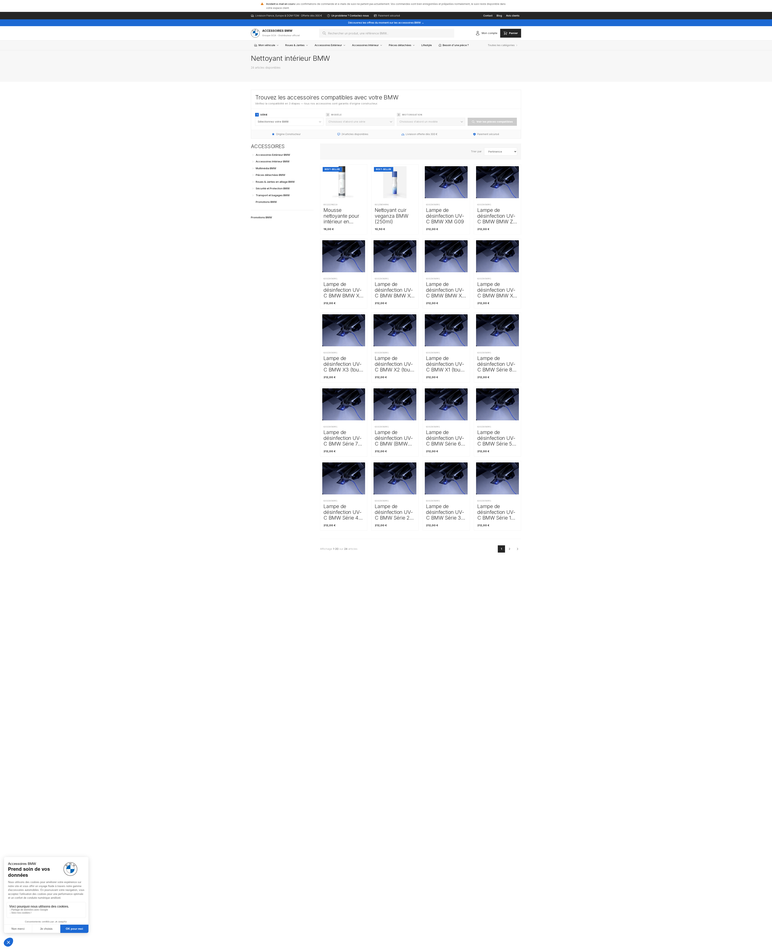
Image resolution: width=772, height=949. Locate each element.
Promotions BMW (261, 217)
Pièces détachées (400, 45)
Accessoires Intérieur (365, 45)
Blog (499, 15)
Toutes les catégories (501, 45)
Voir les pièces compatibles (494, 121)
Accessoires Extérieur (328, 45)
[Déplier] (253, 155)
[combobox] (386, 33)
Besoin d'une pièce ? (456, 45)
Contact (488, 15)
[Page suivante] (517, 549)
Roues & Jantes (295, 45)
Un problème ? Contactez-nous (350, 15)
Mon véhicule (267, 45)
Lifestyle (426, 45)
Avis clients (512, 15)
